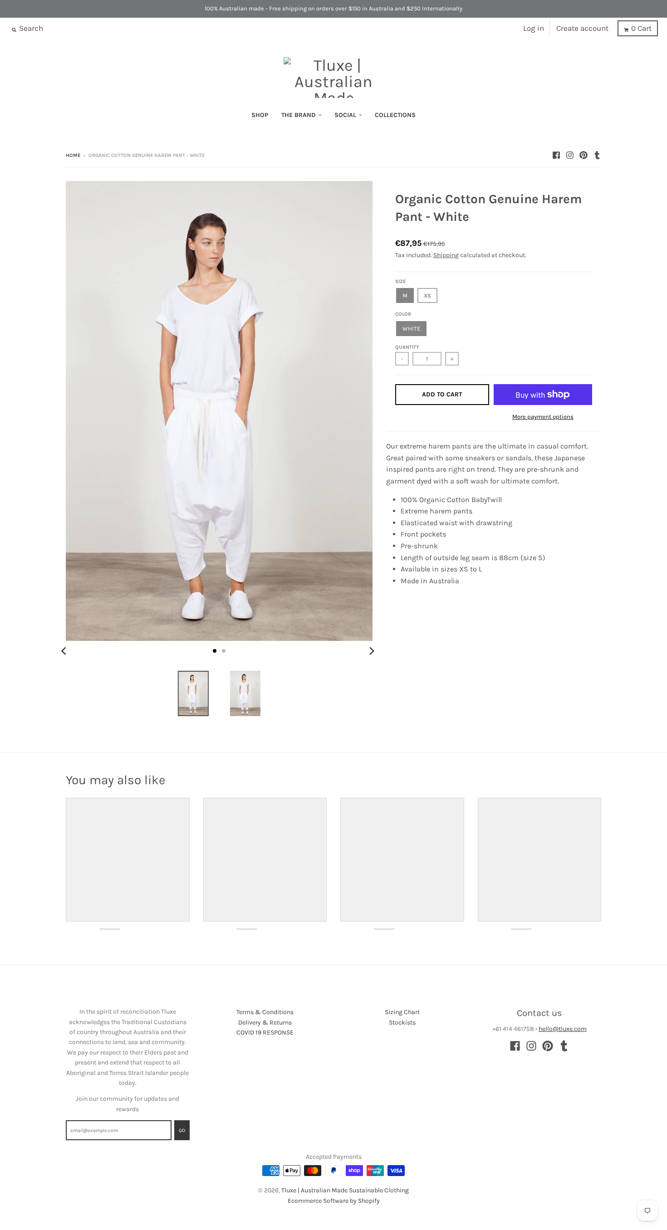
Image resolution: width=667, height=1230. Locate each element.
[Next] (372, 651)
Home (73, 155)
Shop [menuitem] (259, 115)
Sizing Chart (402, 1012)
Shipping (446, 255)
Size (400, 281)
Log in (533, 28)
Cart (641, 28)
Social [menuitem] (345, 115)
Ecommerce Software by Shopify (334, 1201)
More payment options (543, 416)
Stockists (402, 1022)
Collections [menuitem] (395, 115)
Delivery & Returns (265, 1022)
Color (403, 314)
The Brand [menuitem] (298, 115)
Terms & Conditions (265, 1012)
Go (182, 1130)
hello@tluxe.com (563, 1029)
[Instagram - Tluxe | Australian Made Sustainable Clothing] (570, 155)
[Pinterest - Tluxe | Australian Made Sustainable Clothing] (583, 155)
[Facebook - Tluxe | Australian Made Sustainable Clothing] (556, 155)
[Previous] (65, 651)
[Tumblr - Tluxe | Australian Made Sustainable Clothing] (597, 155)
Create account (582, 28)
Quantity (407, 347)
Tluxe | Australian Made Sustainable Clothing (345, 1190)
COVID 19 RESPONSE (265, 1032)
